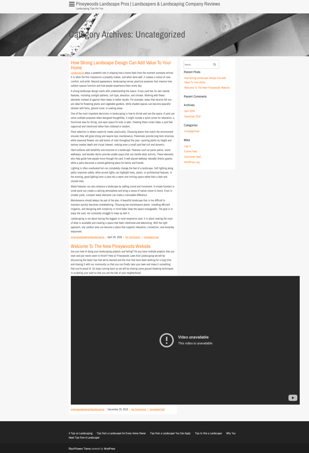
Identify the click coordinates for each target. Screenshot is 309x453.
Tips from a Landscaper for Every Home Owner (121, 433)
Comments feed (192, 157)
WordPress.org (192, 162)
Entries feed (190, 151)
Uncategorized (151, 237)
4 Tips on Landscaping (83, 11)
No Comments (132, 237)
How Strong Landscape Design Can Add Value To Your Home (121, 65)
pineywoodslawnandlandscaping (87, 237)
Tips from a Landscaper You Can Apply (170, 433)
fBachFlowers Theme (80, 448)
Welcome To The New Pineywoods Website (111, 246)
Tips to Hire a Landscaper (208, 433)
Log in (187, 146)
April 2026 (189, 111)
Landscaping (77, 73)
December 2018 (192, 116)
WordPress (109, 448)
